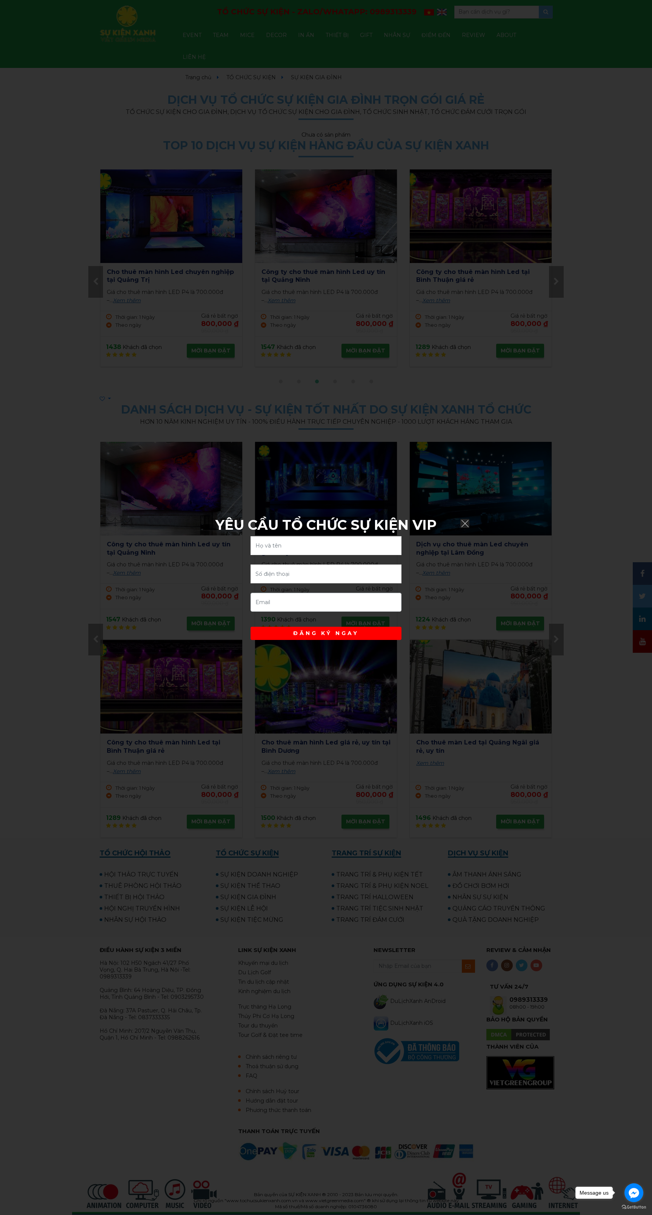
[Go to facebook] (633, 1192)
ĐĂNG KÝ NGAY (326, 633)
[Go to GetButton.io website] (634, 1207)
